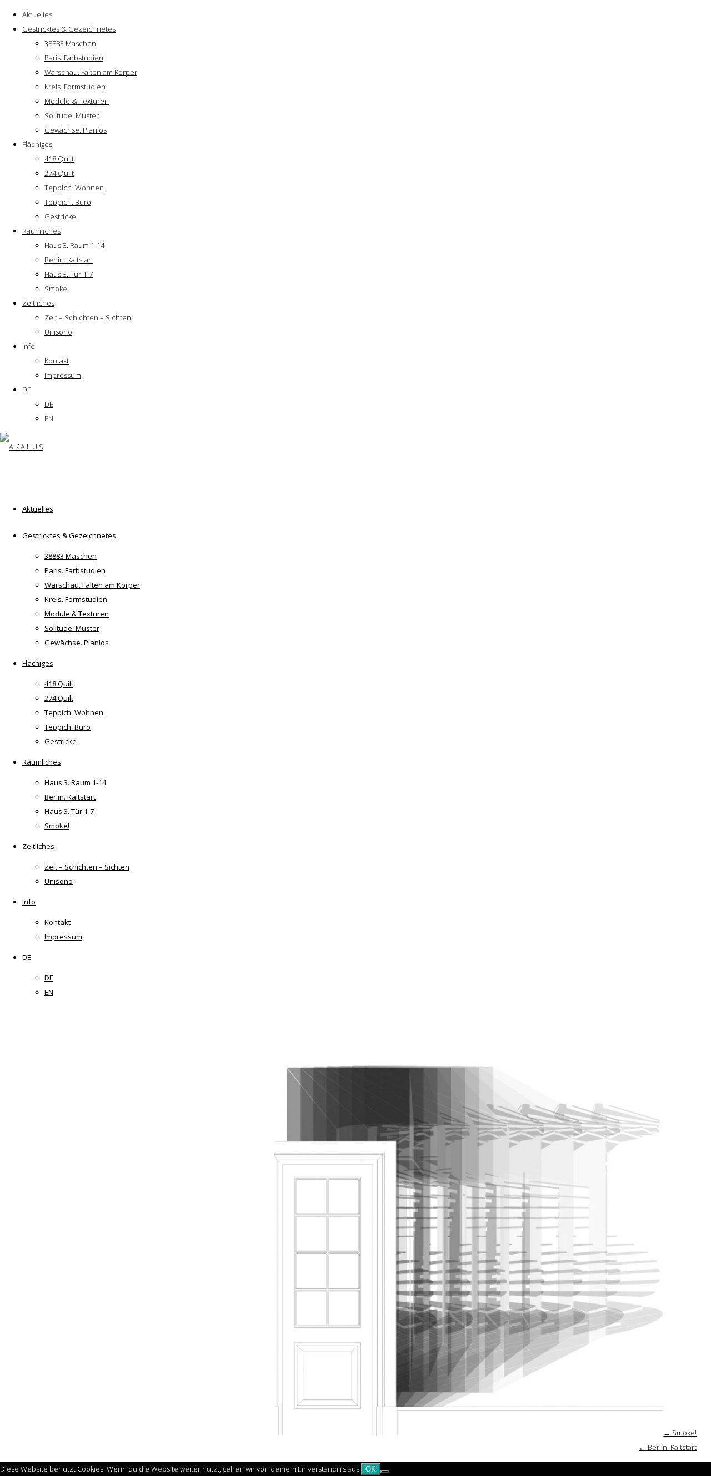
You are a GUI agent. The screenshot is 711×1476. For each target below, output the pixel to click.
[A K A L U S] (21, 447)
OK (370, 1469)
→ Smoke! (680, 1433)
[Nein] (384, 1471)
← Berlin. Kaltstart (668, 1447)
